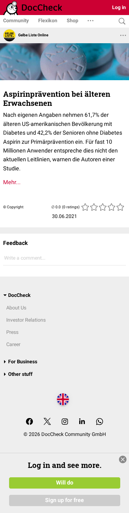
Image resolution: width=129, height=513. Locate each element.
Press (12, 332)
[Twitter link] (47, 422)
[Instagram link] (64, 422)
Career (13, 344)
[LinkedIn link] (82, 422)
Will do (64, 482)
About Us (16, 308)
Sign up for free (64, 500)
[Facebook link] (29, 422)
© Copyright (13, 207)
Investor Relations (26, 320)
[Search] (120, 21)
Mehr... (12, 182)
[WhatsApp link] (99, 422)
